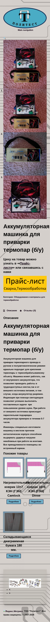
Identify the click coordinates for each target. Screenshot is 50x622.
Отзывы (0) (29, 310)
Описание (11, 310)
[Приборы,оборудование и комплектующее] (25, 18)
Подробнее (14, 502)
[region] (25, 587)
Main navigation (25, 30)
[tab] (10, 310)
